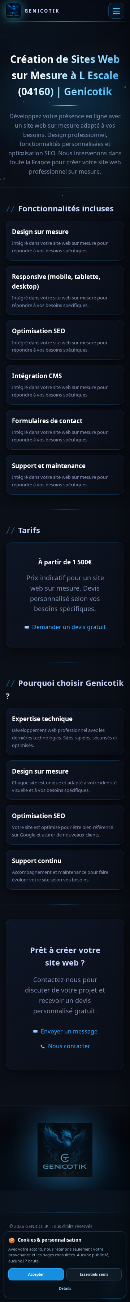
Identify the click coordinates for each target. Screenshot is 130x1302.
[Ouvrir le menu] (116, 11)
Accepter (36, 1274)
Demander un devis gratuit (69, 627)
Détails (65, 1288)
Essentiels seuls (94, 1274)
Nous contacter (69, 1046)
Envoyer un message (69, 1031)
